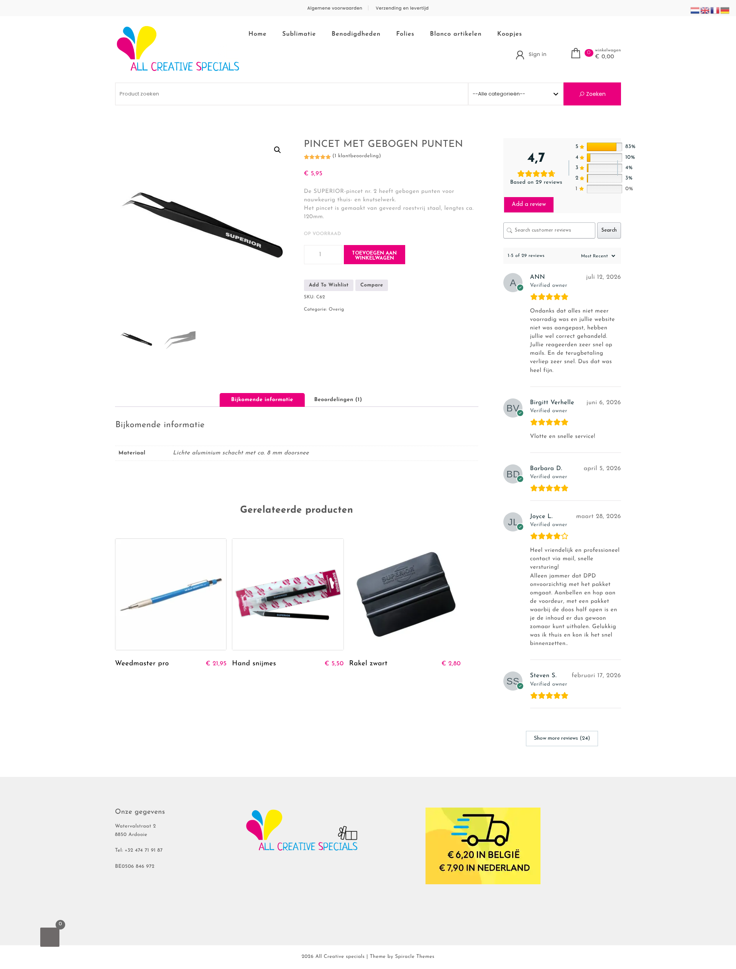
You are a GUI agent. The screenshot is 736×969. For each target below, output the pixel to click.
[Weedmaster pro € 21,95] (171, 594)
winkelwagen (608, 50)
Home (257, 34)
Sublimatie (299, 34)
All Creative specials (340, 956)
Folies (405, 34)
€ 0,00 (604, 57)
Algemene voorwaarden (334, 8)
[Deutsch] (725, 10)
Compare (371, 285)
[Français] (715, 10)
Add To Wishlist (329, 285)
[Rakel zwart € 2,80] (405, 594)
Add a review (529, 204)
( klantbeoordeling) (356, 156)
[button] (277, 150)
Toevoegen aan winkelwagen (374, 256)
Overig (336, 309)
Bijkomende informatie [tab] (262, 400)
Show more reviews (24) (562, 738)
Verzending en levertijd (402, 8)
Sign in (537, 54)
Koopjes (509, 34)
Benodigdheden (356, 34)
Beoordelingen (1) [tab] (338, 400)
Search (609, 230)
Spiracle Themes (414, 956)
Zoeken (595, 94)
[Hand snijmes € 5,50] (287, 594)
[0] (49, 937)
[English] (705, 10)
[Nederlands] (695, 10)
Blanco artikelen (456, 34)
